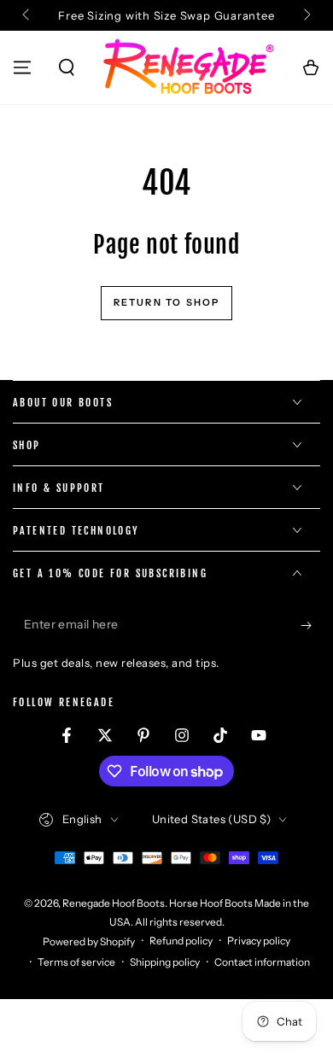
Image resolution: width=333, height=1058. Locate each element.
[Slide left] (27, 15)
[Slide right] (305, 15)
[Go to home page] (188, 67)
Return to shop (167, 302)
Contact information (262, 962)
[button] (66, 67)
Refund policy (181, 940)
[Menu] (22, 67)
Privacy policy (258, 940)
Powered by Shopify (89, 941)
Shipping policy (165, 962)
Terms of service (76, 962)
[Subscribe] (310, 625)
